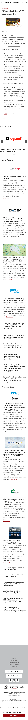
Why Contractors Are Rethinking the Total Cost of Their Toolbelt (13, 299)
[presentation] (14, 139)
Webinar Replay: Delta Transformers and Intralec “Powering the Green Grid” (11, 356)
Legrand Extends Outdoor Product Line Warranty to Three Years (12, 150)
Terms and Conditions (14, 662)
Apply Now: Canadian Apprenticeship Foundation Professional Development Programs (14, 609)
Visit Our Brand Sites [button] (14, 676)
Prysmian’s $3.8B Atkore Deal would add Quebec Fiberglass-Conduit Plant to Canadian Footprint (14, 378)
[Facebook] (10, 680)
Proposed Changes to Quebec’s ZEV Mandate (14, 177)
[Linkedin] (17, 680)
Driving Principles (14, 650)
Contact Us (14, 666)
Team (14, 652)
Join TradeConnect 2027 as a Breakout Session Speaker (12, 592)
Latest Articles (7, 160)
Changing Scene (8, 387)
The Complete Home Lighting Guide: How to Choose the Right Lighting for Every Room (13, 219)
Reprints (14, 658)
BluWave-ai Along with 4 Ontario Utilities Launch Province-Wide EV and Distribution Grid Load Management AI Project (14, 367)
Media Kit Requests (14, 664)
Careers (14, 654)
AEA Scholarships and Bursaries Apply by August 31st (13, 500)
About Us (14, 648)
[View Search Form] (2, 3)
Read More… (6, 198)
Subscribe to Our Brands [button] (14, 672)
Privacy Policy (14, 660)
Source (4, 118)
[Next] (26, 141)
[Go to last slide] (2, 141)
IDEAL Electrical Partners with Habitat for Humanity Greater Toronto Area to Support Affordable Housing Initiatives (14, 406)
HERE (5, 114)
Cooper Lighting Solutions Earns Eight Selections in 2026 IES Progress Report (13, 583)
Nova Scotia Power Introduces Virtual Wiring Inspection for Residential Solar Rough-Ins (12, 345)
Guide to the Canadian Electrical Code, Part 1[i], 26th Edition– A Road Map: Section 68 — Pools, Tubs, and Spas (13, 260)
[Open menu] (26, 3)
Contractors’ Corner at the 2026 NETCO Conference (13, 541)
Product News (5, 8)
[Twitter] (14, 680)
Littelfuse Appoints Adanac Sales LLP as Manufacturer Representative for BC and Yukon (13, 600)
